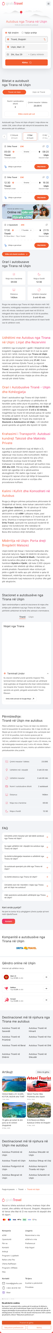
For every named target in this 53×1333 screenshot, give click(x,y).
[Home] (12, 3)
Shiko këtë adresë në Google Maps (18, 699)
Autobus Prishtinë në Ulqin (12, 1153)
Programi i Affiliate (9, 1268)
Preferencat (30, 1243)
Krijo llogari (29, 1247)
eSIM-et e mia (31, 1239)
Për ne (4, 1243)
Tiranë (22, 617)
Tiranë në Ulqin (14, 92)
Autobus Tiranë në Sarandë (11, 1029)
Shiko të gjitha (43, 1072)
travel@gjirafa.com (14, 1283)
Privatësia (29, 1287)
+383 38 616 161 (13, 1288)
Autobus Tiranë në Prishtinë (11, 1038)
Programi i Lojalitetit (10, 1256)
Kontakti (8, 921)
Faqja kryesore (8, 1189)
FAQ (4, 1272)
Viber (8, 1292)
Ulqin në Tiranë (38, 92)
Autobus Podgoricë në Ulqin (13, 1168)
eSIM (4, 1235)
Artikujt (5, 1251)
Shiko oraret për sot (26, 114)
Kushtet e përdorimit (33, 1283)
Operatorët (6, 1239)
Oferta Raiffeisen (9, 1264)
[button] (26, 837)
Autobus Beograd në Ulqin (12, 1176)
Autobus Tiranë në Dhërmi (11, 1055)
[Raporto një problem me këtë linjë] (44, 146)
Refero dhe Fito (8, 1260)
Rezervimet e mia (32, 1235)
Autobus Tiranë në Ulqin (13, 1160)
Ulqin (31, 617)
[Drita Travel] (26, 948)
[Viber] (3, 1292)
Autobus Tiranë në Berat (14, 1045)
